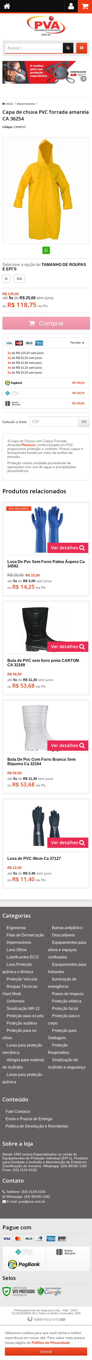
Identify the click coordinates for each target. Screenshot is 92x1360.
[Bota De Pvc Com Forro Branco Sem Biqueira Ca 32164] (46, 747)
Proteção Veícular (22, 979)
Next (83, 77)
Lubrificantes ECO (23, 957)
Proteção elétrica (66, 1001)
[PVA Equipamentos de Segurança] (46, 25)
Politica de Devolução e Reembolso (37, 1126)
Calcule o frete (14, 422)
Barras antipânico (67, 928)
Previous (8, 78)
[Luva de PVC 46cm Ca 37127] (46, 843)
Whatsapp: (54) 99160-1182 (27, 1197)
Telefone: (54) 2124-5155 (25, 1192)
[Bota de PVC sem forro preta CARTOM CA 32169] (46, 648)
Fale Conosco (18, 1111)
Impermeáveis (26, 103)
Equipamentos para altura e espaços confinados (67, 949)
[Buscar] (68, 48)
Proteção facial (65, 1008)
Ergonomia (16, 928)
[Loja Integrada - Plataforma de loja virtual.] (46, 1319)
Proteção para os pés (25, 1016)
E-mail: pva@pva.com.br (25, 1201)
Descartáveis (63, 935)
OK (83, 421)
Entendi (46, 1351)
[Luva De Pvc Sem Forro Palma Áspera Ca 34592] (46, 549)
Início (9, 103)
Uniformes (16, 1001)
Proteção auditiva (22, 1023)
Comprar (50, 323)
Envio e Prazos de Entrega (29, 1119)
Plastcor (28, 445)
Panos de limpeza (67, 994)
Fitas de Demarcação (25, 935)
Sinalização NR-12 (23, 1008)
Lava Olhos (16, 950)
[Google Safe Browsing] (49, 1291)
